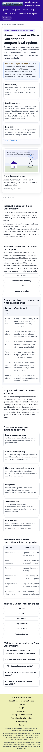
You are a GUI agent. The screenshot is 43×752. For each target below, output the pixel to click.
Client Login (7, 18)
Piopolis (21, 613)
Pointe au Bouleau (21, 634)
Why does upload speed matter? (20, 666)
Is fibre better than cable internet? (21, 660)
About (5, 14)
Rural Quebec (15, 10)
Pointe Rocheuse (22, 629)
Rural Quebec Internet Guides (21, 701)
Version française (10, 140)
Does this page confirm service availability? (18, 682)
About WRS (21, 711)
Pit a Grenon (21, 618)
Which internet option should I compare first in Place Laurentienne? (20, 652)
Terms (21, 725)
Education (12, 14)
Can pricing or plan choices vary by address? (20, 673)
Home (4, 24)
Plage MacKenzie (22, 624)
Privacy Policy (21, 721)
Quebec (5, 10)
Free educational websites (21, 718)
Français (25, 10)
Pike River (21, 608)
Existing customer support (28, 14)
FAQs (32, 10)
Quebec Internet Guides (21, 697)
